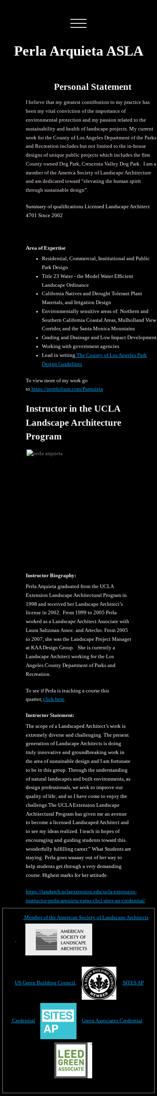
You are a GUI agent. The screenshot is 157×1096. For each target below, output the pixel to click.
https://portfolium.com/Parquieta (66, 389)
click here (53, 699)
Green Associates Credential (112, 1020)
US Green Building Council (45, 983)
